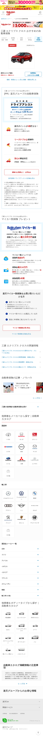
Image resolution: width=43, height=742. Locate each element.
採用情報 (22, 713)
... (12, 18)
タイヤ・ (29, 39)
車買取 (13, 39)
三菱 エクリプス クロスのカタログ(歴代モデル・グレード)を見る (19, 352)
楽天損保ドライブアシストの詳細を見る (21, 178)
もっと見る (36, 398)
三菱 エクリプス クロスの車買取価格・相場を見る (18, 357)
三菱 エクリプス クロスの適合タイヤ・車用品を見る (19, 367)
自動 (38, 39)
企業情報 (5, 713)
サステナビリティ (23, 729)
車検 (21, 39)
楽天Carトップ (5, 18)
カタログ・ (4, 39)
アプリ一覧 (5, 729)
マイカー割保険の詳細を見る (21, 334)
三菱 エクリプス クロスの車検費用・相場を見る (17, 362)
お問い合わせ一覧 (13, 729)
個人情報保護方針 (13, 713)
